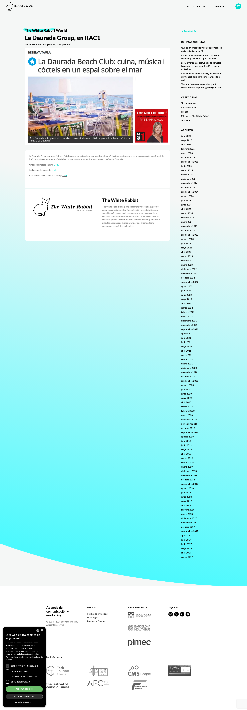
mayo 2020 (186, 398)
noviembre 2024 (189, 183)
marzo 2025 (187, 170)
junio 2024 (186, 204)
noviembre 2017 (189, 522)
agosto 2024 (187, 196)
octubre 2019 (188, 428)
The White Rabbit (38, 44)
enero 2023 (187, 264)
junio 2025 (186, 166)
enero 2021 (187, 363)
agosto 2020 (187, 385)
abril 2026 (186, 144)
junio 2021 (186, 342)
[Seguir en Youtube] (188, 614)
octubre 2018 (188, 479)
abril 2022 (186, 303)
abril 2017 (186, 552)
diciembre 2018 (189, 471)
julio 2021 (186, 338)
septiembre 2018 (189, 484)
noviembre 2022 (189, 273)
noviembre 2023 (189, 226)
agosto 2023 (187, 239)
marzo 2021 (187, 355)
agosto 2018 (187, 488)
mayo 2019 (186, 449)
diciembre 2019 (189, 419)
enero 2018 (187, 514)
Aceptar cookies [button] (24, 689)
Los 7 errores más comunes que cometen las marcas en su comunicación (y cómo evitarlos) (201, 65)
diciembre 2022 (189, 269)
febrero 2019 (188, 462)
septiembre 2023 (189, 234)
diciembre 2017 (189, 518)
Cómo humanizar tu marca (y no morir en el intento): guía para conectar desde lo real (201, 76)
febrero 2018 (188, 509)
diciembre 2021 (189, 320)
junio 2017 (186, 544)
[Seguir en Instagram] (170, 614)
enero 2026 (187, 153)
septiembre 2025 (189, 161)
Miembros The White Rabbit (195, 116)
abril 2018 (186, 505)
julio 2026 (186, 136)
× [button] (42, 630)
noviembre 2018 (189, 475)
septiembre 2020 (189, 380)
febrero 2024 (188, 217)
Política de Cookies (96, 621)
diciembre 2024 (189, 179)
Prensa (66, 44)
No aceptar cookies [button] (24, 696)
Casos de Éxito (188, 107)
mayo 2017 (186, 548)
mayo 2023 (186, 247)
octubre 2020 (188, 376)
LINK (56, 164)
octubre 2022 (188, 277)
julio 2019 (186, 441)
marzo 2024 (187, 213)
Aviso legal (92, 617)
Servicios (185, 120)
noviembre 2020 (189, 372)
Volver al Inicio (189, 31)
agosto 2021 (187, 333)
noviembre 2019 (189, 423)
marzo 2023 (187, 256)
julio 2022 (186, 290)
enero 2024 (187, 222)
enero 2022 (187, 316)
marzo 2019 (187, 458)
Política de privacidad (97, 613)
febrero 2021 (188, 359)
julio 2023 (186, 243)
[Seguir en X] (176, 614)
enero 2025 (187, 174)
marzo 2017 (187, 557)
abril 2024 (186, 209)
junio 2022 (186, 295)
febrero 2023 (188, 260)
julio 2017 (186, 539)
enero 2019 (187, 466)
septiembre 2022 (189, 282)
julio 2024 (186, 200)
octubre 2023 (188, 230)
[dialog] (24, 667)
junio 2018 (186, 496)
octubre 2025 (188, 157)
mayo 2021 (186, 346)
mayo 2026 (186, 140)
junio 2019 (186, 445)
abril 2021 (186, 350)
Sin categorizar (188, 103)
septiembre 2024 (189, 191)
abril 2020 (186, 402)
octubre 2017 (188, 527)
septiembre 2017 (189, 531)
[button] (24, 702)
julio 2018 (186, 492)
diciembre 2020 (189, 368)
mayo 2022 (186, 299)
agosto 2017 (187, 535)
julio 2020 (186, 389)
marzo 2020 (187, 406)
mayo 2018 (186, 501)
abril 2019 (186, 454)
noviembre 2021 (189, 325)
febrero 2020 (188, 411)
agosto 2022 (187, 286)
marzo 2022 (187, 307)
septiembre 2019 (189, 432)
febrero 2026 (188, 148)
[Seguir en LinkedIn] (182, 614)
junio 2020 (186, 393)
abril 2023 (186, 252)
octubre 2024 (188, 187)
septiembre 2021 (189, 329)
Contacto (219, 6)
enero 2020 (187, 415)
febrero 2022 (188, 312)
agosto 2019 (187, 436)
